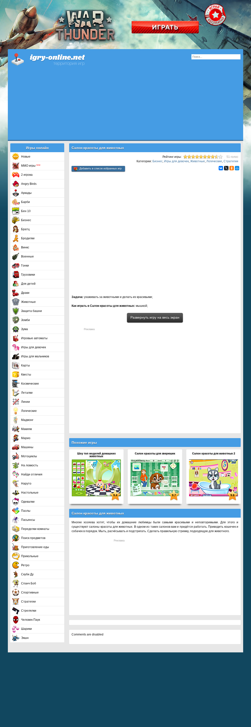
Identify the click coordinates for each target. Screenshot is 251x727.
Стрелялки (28, 610)
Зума (24, 329)
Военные (27, 256)
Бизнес (26, 220)
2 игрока (27, 174)
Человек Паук (30, 619)
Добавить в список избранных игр (100, 168)
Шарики (26, 629)
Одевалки (28, 501)
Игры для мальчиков (35, 356)
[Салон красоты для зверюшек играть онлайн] (154, 477)
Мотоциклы (29, 456)
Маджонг (27, 420)
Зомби (25, 320)
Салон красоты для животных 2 (213, 453)
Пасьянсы (28, 520)
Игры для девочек (33, 347)
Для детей (28, 283)
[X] (226, 168)
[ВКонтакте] (221, 168)
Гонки (25, 265)
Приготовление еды (35, 547)
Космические (30, 383)
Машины (27, 447)
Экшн (25, 638)
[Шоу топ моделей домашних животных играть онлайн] (96, 477)
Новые (25, 156)
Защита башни (31, 311)
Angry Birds (29, 184)
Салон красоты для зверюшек (155, 453)
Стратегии (28, 601)
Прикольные (29, 556)
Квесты (26, 374)
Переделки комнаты (35, 529)
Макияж (26, 429)
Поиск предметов (33, 538)
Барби (25, 202)
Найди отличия (31, 474)
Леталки (27, 392)
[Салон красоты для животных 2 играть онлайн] (213, 477)
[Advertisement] (125, 105)
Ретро (25, 565)
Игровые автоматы (34, 338)
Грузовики (28, 274)
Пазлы (25, 510)
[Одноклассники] (231, 168)
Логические (29, 411)
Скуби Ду (27, 574)
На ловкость (29, 465)
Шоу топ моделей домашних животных (96, 455)
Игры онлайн (54, 59)
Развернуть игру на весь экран (154, 317)
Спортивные (30, 592)
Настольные (29, 492)
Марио (25, 438)
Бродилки (28, 238)
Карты (25, 365)
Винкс (25, 247)
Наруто (26, 483)
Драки (25, 293)
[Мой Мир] (237, 168)
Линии (25, 402)
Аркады (26, 193)
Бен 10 (26, 211)
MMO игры (30, 166)
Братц (25, 229)
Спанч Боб (28, 583)
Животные (28, 302)
